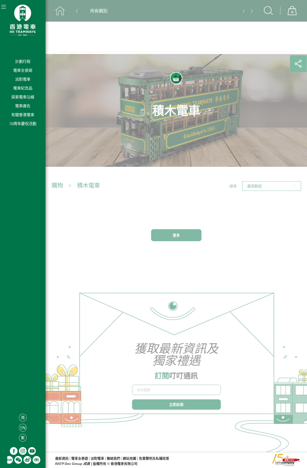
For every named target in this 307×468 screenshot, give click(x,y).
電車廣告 (22, 106)
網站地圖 (129, 458)
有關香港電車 (22, 115)
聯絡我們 (113, 458)
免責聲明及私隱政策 (154, 458)
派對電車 (22, 79)
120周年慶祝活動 (22, 123)
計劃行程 (22, 61)
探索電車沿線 (22, 97)
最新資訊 (62, 458)
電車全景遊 (22, 70)
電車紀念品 (22, 88)
